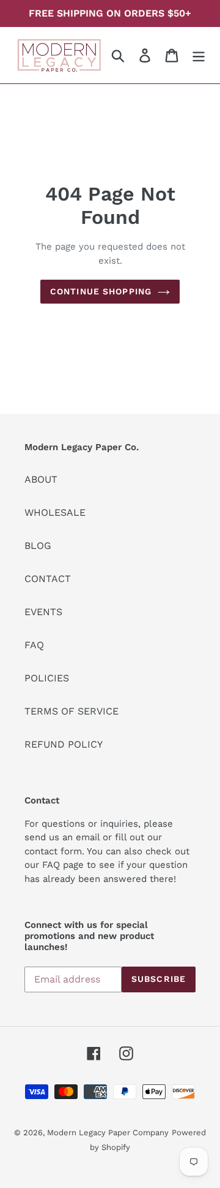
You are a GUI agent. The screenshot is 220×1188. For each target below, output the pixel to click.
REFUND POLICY (63, 744)
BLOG (37, 545)
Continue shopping (101, 291)
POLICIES (46, 678)
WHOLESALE (55, 512)
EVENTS (43, 612)
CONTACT (47, 578)
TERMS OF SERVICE (71, 711)
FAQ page (63, 864)
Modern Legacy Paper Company (108, 1132)
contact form (53, 851)
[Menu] (198, 55)
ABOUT (40, 479)
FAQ (34, 645)
